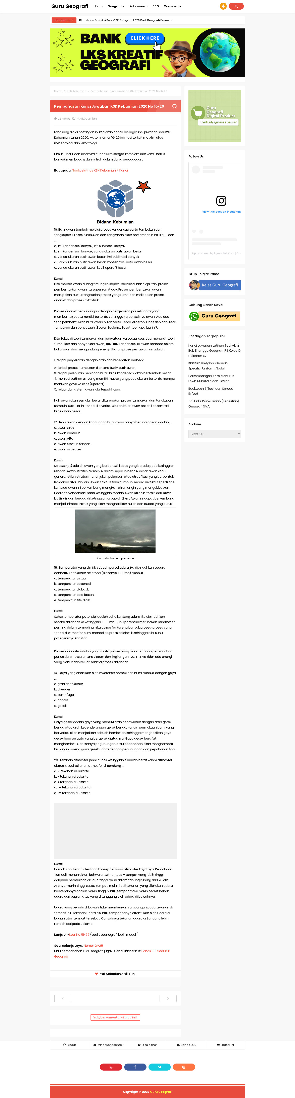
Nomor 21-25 (93, 945)
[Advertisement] (115, 831)
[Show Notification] (223, 6)
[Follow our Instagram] (184, 1067)
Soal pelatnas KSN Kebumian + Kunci (100, 170)
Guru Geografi (161, 1092)
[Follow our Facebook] (135, 1067)
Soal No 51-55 (79, 934)
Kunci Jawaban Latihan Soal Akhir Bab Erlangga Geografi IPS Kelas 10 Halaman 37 (214, 350)
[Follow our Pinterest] (111, 1067)
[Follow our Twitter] (160, 1067)
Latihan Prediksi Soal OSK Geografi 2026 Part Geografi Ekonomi (127, 20)
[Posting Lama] (168, 998)
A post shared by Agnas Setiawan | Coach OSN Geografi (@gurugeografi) (238, 253)
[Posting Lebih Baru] (62, 998)
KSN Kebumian (87, 119)
